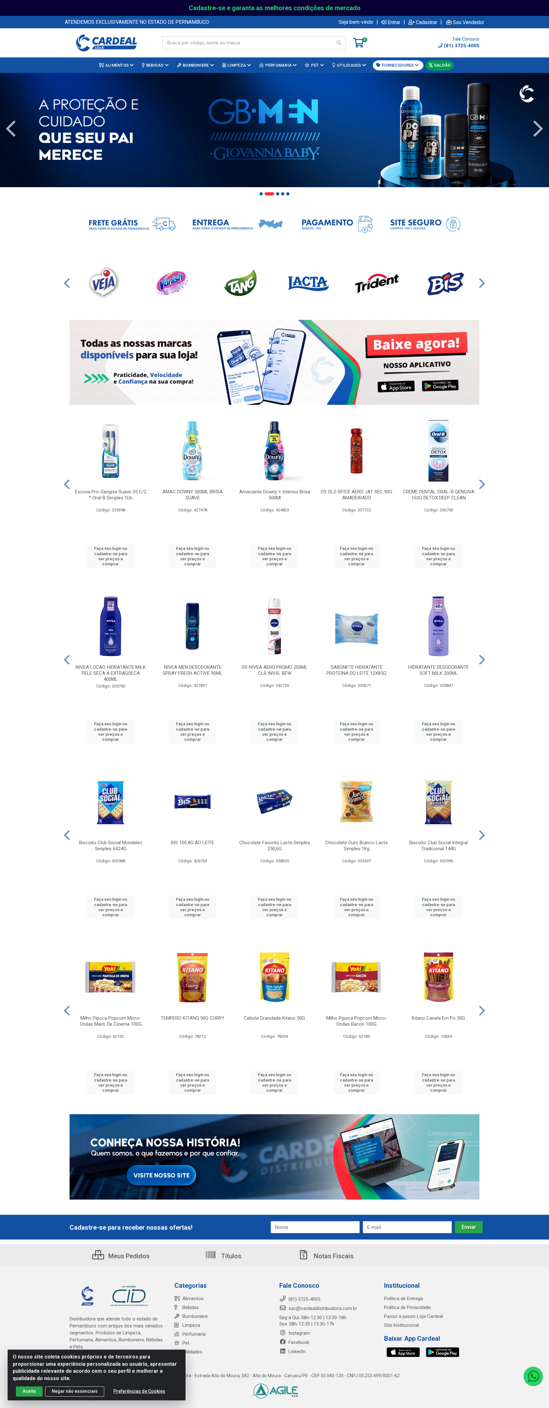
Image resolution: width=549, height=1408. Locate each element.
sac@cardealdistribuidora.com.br (322, 1308)
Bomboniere (195, 1316)
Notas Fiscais (333, 1256)
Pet (185, 1343)
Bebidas (190, 1307)
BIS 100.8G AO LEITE (192, 842)
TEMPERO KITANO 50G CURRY (192, 1018)
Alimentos (193, 1298)
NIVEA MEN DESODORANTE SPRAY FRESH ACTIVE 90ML (192, 670)
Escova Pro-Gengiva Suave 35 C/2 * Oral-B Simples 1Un (110, 495)
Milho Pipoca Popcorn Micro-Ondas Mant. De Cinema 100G (111, 1021)
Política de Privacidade (407, 1307)
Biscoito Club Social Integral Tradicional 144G (438, 846)
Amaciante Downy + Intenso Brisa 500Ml (274, 495)
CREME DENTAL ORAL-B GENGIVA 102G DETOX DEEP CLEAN (438, 495)
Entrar (394, 22)
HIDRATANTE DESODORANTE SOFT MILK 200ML (438, 670)
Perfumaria (194, 1334)
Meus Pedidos (128, 1256)
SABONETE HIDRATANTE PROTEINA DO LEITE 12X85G (356, 670)
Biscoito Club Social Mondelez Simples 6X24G (110, 846)
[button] (261, 193)
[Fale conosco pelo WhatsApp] (533, 1376)
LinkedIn (296, 1351)
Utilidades (192, 1352)
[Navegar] (11, 129)
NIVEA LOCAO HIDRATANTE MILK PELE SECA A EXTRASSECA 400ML (111, 673)
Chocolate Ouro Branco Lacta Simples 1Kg (356, 846)
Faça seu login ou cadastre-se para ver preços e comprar (110, 556)
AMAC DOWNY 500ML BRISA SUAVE (192, 495)
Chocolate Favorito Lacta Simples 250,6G (274, 846)
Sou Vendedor (468, 22)
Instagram (298, 1333)
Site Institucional (401, 1325)
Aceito (29, 1391)
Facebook (298, 1342)
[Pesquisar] (339, 42)
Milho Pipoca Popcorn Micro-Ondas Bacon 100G (356, 1021)
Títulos (230, 1256)
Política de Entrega (403, 1298)
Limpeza (191, 1325)
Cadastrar (426, 22)
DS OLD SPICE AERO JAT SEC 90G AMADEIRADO (356, 495)
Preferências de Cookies (139, 1391)
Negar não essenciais (75, 1391)
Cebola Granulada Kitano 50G (274, 1018)
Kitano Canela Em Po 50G (438, 1018)
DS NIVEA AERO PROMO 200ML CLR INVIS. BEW (275, 670)
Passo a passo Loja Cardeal (413, 1316)
